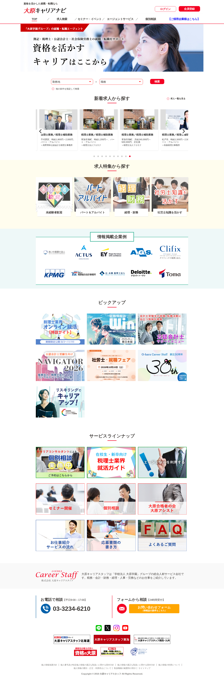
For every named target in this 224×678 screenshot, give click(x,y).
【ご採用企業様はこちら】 (184, 19)
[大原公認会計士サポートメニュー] (162, 329)
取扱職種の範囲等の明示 (125, 668)
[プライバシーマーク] (139, 651)
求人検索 (62, 19)
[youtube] (125, 628)
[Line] (98, 628)
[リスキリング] (60, 402)
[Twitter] (107, 628)
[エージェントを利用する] (162, 462)
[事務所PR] (60, 329)
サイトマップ (144, 668)
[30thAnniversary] (162, 365)
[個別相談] (60, 462)
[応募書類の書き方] (111, 535)
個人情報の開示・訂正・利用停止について (92, 668)
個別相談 (150, 19)
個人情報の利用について (169, 665)
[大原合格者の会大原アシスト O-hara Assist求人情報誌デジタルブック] (162, 499)
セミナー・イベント (90, 19)
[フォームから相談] (122, 609)
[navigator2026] (60, 365)
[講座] (112, 651)
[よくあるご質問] (162, 535)
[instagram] (116, 628)
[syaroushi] (111, 365)
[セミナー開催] (60, 499)
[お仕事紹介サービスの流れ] (60, 535)
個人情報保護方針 (49, 665)
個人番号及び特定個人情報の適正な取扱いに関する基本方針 (87, 665)
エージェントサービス (120, 19)
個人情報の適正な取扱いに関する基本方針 (136, 665)
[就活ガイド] (111, 462)
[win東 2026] (111, 329)
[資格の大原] (85, 651)
